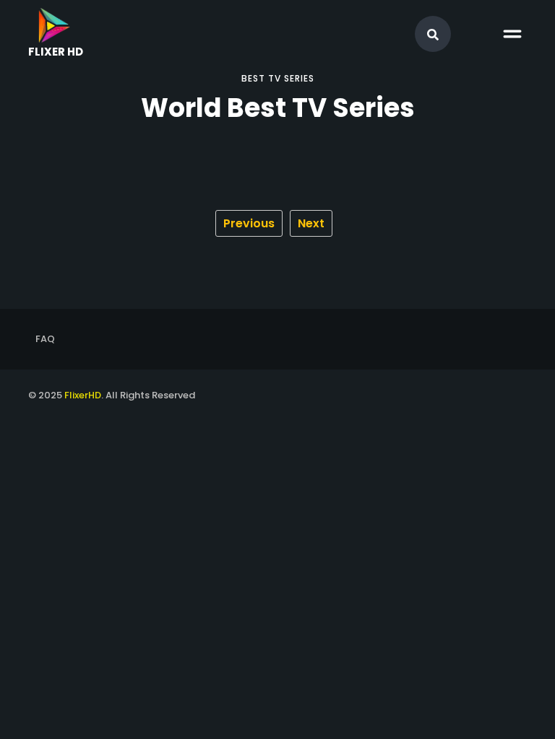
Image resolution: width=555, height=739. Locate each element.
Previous (249, 223)
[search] (432, 34)
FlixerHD (82, 395)
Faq (45, 339)
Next (311, 223)
